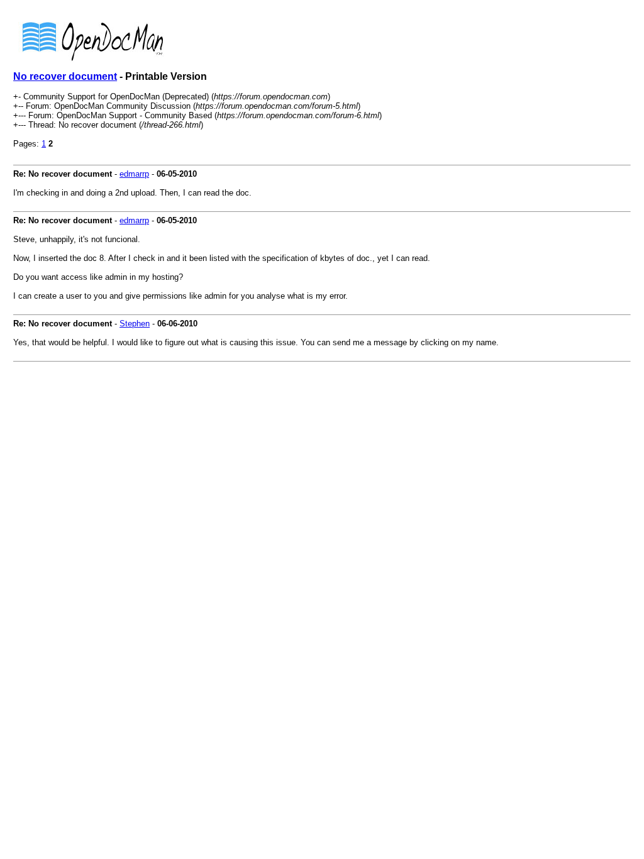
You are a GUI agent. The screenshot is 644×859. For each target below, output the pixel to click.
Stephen (134, 323)
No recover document (65, 76)
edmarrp (134, 174)
